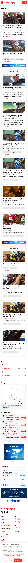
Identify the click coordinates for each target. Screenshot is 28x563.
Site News (11, 403)
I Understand (18, 560)
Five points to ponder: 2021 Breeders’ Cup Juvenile (12, 288)
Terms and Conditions (9, 555)
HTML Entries (4, 524)
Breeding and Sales (7, 388)
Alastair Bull (5, 146)
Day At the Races (13, 390)
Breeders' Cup (20, 386)
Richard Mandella (20, 235)
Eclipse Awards (6, 391)
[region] (14, 552)
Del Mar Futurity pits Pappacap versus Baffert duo (13, 343)
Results (16, 525)
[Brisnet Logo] (9, 2)
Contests (23, 388)
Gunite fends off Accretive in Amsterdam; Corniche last (13, 26)
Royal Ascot (5, 403)
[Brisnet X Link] (4, 512)
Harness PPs (3, 536)
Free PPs (3, 531)
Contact (16, 540)
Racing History (12, 401)
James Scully (5, 56)
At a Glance (5, 386)
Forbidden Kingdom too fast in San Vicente (13, 227)
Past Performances (5, 528)
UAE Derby (19, 96)
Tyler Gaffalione (20, 34)
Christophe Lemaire (14, 180)
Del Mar (5, 296)
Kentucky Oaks (6, 397)
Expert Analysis (18, 518)
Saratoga (14, 34)
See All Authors (5, 379)
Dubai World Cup (7, 96)
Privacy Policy (17, 558)
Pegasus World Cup (12, 399)
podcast (19, 399)
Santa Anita (12, 235)
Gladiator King (13, 208)
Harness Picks (17, 522)
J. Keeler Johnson (6, 28)
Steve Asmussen (7, 34)
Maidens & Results (20, 397)
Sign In (24, 2)
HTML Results (17, 527)
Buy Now (23, 418)
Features (18, 391)
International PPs (4, 534)
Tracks (16, 534)
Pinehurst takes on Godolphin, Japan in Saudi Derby (13, 200)
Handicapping (13, 393)
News (2, 7)
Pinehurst (8, 7)
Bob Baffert (6, 180)
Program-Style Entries (5, 525)
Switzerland (6, 208)
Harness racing (20, 393)
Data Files (17, 531)
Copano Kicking (21, 208)
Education (12, 391)
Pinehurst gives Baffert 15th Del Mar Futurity (12, 315)
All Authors (3, 519)
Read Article (6, 36)
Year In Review (6, 407)
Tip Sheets (17, 521)
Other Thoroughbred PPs (6, 533)
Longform (12, 397)
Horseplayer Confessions (8, 395)
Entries (2, 522)
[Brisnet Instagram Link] (2, 512)
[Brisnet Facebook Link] (7, 512)
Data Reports (5, 390)
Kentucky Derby (18, 395)
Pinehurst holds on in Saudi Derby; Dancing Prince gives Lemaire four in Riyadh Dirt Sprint (12, 172)
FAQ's (16, 542)
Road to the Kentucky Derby (14, 296)
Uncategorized (18, 405)
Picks (16, 516)
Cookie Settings (9, 560)
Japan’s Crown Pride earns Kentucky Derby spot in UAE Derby (12, 88)
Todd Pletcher (7, 59)
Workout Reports (18, 519)
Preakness (5, 401)
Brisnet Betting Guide (7, 440)
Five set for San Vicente (11, 264)
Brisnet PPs (3, 530)
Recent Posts (4, 518)
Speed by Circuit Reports (19, 403)
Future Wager (5, 393)
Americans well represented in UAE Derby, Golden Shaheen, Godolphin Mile (13, 144)
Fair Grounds (6, 124)
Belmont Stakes (12, 386)
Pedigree (4, 399)
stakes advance (20, 59)
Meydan (13, 96)
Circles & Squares (15, 388)
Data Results (17, 528)
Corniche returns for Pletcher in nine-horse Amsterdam (13, 54)
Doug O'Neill (17, 324)
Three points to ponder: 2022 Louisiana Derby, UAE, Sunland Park (13, 116)
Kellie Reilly (5, 90)
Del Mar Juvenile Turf (12, 351)
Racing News (18, 401)
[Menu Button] (2, 2)
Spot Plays (5, 405)
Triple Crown (11, 405)
